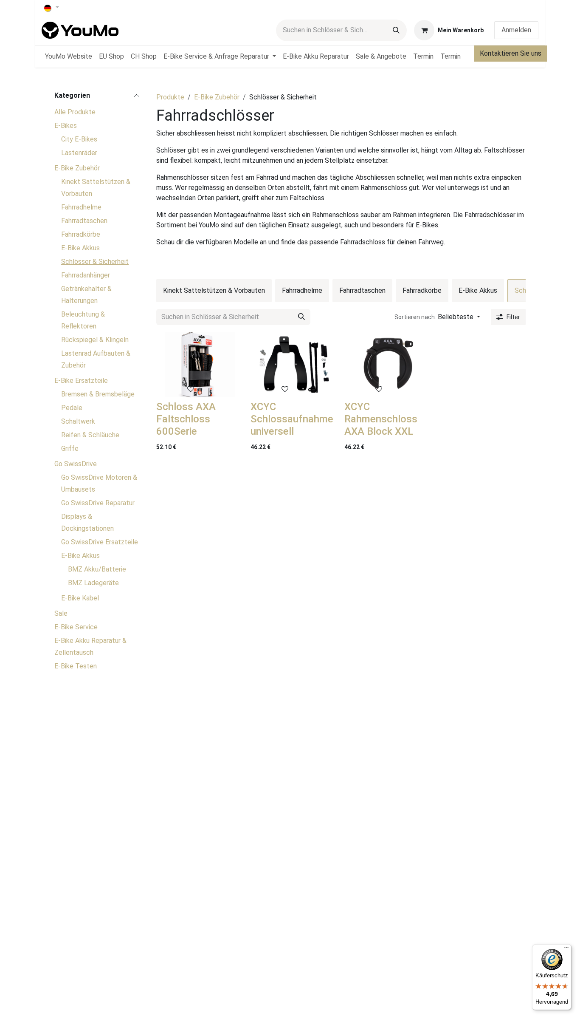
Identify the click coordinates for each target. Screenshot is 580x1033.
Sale (61, 613)
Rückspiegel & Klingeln (95, 340)
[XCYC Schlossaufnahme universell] (294, 364)
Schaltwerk (78, 421)
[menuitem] (69, 56)
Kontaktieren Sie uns (510, 53)
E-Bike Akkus (80, 248)
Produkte (170, 97)
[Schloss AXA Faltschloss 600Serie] (200, 364)
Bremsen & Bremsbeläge (98, 394)
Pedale (71, 408)
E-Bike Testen (75, 666)
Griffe (70, 448)
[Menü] (566, 949)
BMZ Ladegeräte (93, 583)
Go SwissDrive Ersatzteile (99, 542)
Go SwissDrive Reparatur (98, 503)
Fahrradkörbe (80, 234)
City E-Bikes (79, 139)
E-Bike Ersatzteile (81, 380)
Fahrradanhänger (85, 275)
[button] (437, 317)
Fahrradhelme (81, 207)
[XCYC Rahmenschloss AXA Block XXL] (388, 364)
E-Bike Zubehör (77, 168)
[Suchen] (396, 30)
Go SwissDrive (75, 464)
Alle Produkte (75, 112)
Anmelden (516, 30)
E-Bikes (65, 126)
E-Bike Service (76, 627)
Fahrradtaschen (84, 221)
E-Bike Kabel (80, 598)
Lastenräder (79, 153)
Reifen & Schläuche (90, 435)
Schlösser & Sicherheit (95, 262)
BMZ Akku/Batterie (97, 569)
